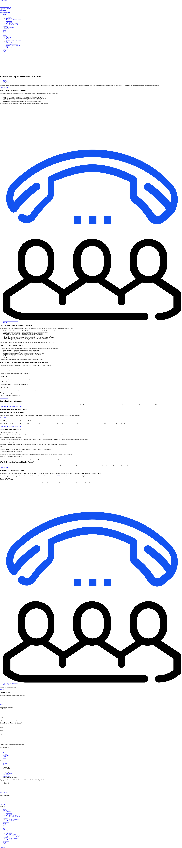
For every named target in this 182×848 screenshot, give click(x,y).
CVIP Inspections (10, 27)
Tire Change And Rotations (12, 23)
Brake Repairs (9, 22)
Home (4, 14)
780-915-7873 (57, 476)
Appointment (6, 822)
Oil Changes (8, 17)
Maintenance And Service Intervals (13, 19)
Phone (1, 704)
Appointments (6, 28)
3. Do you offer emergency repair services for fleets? (12, 442)
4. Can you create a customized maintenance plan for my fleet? (14, 446)
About (4, 30)
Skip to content (3, 0)
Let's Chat (3, 736)
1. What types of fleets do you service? (8, 432)
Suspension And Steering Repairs (13, 24)
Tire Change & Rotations (11, 815)
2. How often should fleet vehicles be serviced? (10, 437)
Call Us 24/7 (3, 804)
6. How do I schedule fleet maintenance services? (11, 456)
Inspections (5, 26)
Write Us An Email (4, 792)
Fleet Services (9, 18)
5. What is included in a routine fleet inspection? (11, 451)
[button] (91, 432)
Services (5, 15)
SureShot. (11, 780)
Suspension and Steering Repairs (13, 816)
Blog (4, 32)
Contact (4, 31)
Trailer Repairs (9, 21)
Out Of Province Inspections (12, 819)
